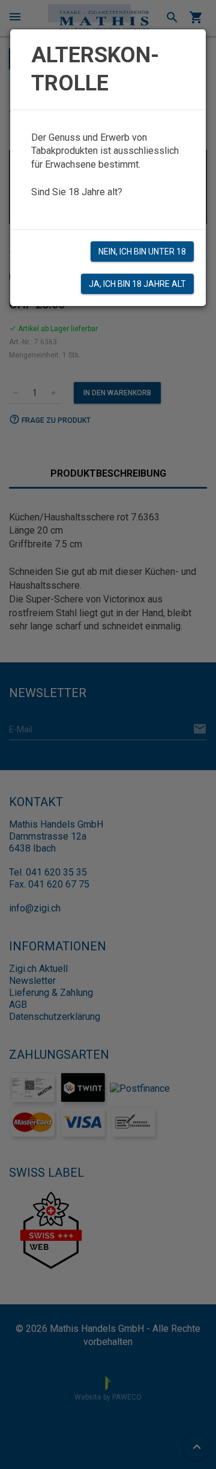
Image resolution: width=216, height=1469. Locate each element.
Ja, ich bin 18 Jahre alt (137, 284)
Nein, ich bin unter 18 (142, 251)
